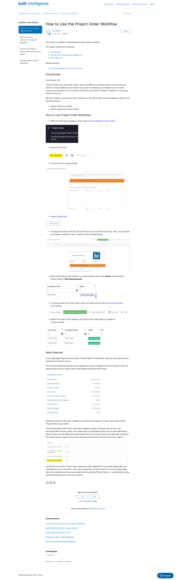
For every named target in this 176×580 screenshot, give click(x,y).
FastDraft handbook (50, 13)
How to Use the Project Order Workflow (29, 29)
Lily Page (56, 31)
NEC (59, 80)
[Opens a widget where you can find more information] (165, 576)
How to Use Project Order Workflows (66, 55)
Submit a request (122, 4)
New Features (56, 58)
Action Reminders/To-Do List (58, 533)
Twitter (50, 482)
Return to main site (139, 4)
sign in (53, 561)
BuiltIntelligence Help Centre (29, 13)
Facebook (47, 482)
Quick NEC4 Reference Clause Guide (61, 528)
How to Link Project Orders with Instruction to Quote (30, 51)
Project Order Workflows (70, 13)
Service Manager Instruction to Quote (66, 68)
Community (108, 4)
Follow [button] (125, 31)
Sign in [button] (152, 4)
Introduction (56, 52)
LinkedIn (54, 482)
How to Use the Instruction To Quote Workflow (28, 40)
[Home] (33, 5)
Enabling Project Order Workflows (29, 61)
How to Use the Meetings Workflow (61, 542)
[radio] (81, 497)
